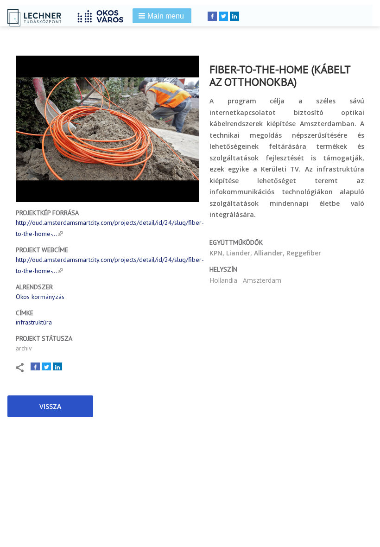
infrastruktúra (34, 322)
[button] (162, 15)
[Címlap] (104, 15)
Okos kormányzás (40, 297)
